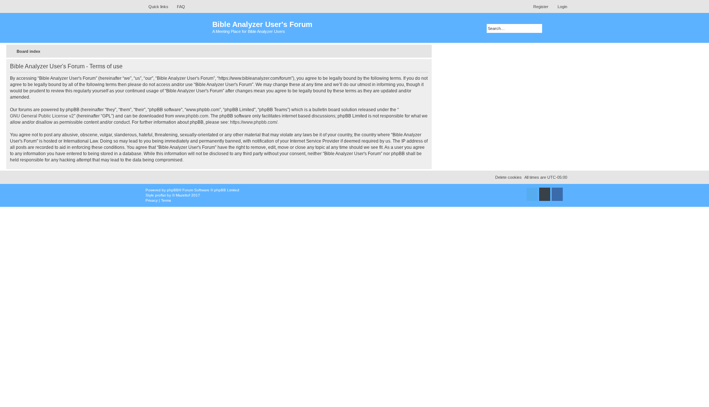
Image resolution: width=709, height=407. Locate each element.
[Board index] (177, 28)
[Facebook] (557, 194)
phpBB (173, 190)
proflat (160, 195)
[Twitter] (532, 194)
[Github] (544, 194)
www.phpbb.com (191, 116)
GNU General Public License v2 (42, 116)
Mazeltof (183, 195)
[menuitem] (177, 6)
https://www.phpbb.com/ (253, 122)
